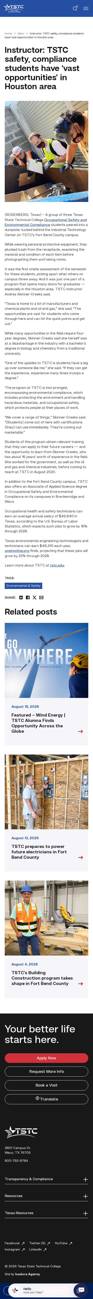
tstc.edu (57, 565)
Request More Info (46, 1072)
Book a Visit (47, 1085)
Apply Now (46, 1058)
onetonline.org (17, 551)
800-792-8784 (16, 1161)
